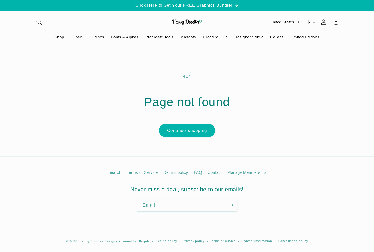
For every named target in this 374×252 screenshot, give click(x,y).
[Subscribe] (231, 205)
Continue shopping (187, 130)
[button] (39, 22)
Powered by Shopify (134, 241)
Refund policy (175, 172)
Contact (215, 172)
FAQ (198, 172)
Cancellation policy (293, 241)
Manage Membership (246, 172)
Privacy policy (194, 241)
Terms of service (223, 241)
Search (114, 172)
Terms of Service (142, 172)
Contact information (256, 241)
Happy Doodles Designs (98, 241)
